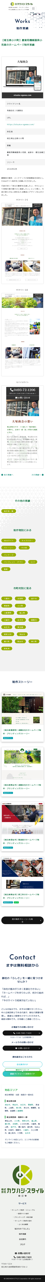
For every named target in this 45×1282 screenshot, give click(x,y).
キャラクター (27, 540)
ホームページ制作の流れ (23, 1221)
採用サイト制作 (23, 1213)
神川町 (34, 641)
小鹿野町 (8, 612)
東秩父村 (8, 634)
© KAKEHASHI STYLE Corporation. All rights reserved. (22, 1279)
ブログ (22, 1244)
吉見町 (20, 598)
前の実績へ (8, 474)
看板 (6, 569)
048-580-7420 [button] (24, 1033)
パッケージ (8, 555)
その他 (24, 547)
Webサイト (9, 540)
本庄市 (7, 627)
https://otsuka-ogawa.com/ (20, 124)
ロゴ (33, 562)
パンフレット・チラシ (13, 562)
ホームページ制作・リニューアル (23, 1210)
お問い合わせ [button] (24, 1048)
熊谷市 (20, 641)
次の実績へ (37, 474)
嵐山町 (22, 612)
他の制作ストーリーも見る (22, 920)
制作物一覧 (8, 511)
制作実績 (22, 1234)
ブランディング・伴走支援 (23, 1217)
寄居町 (7, 605)
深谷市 (22, 634)
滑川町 (7, 641)
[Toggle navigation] (33, 8)
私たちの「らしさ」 (22, 1228)
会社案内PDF (22, 1064)
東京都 (20, 627)
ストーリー (8, 547)
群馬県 (7, 648)
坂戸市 (34, 598)
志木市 (20, 620)
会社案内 (22, 1239)
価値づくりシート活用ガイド (22, 1073)
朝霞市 (34, 620)
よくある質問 (23, 1224)
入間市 (7, 598)
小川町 (20, 605)
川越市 (7, 620)
